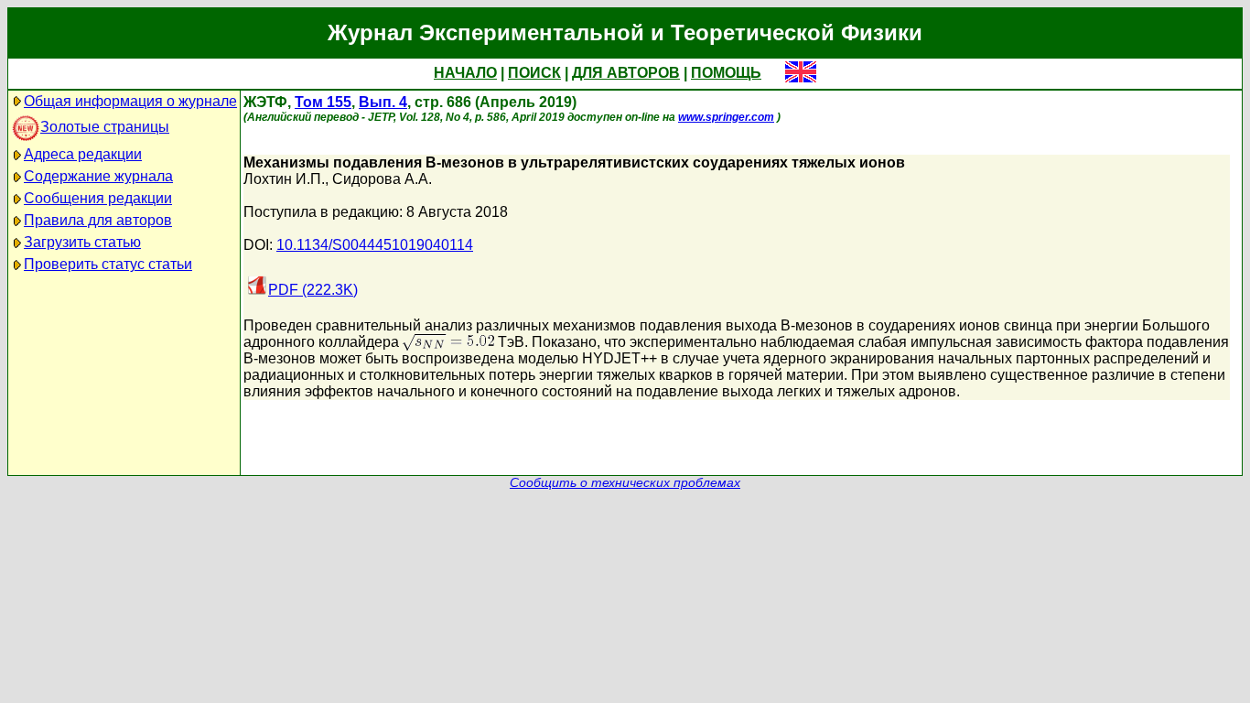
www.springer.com (726, 117)
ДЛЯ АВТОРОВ (626, 73)
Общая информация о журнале (130, 101)
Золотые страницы (104, 127)
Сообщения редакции (98, 198)
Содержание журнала (98, 176)
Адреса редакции (83, 154)
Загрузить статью (82, 242)
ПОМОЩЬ (726, 73)
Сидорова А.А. (382, 179)
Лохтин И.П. (284, 179)
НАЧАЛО (465, 73)
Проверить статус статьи (108, 264)
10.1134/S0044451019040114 (374, 245)
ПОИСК (534, 73)
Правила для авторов (98, 220)
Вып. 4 (383, 102)
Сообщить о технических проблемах (625, 483)
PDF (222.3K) (313, 289)
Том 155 (323, 102)
